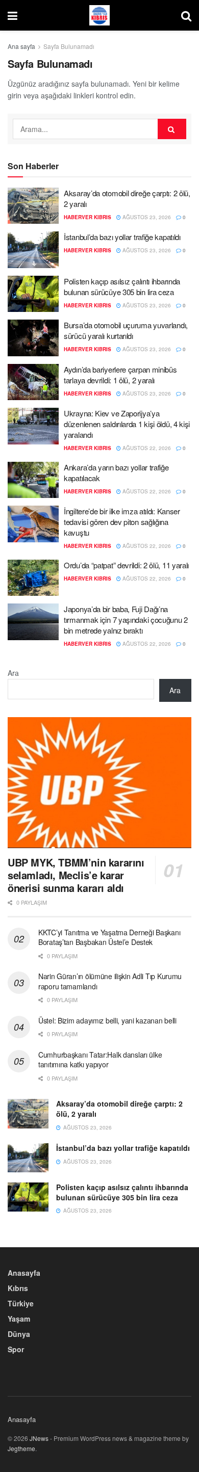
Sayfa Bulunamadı (68, 46)
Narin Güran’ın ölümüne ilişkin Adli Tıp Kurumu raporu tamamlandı (110, 981)
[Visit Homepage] (99, 15)
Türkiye (21, 1303)
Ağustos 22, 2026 (146, 448)
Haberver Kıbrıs (87, 217)
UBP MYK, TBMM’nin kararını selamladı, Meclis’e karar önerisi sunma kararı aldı (76, 875)
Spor (16, 1349)
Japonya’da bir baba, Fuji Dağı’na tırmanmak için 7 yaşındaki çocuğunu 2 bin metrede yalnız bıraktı (126, 619)
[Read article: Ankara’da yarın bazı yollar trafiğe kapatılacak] (33, 480)
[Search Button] (186, 15)
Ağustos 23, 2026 (146, 217)
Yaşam (19, 1318)
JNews (39, 1438)
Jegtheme (21, 1448)
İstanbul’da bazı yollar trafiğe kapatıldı (122, 236)
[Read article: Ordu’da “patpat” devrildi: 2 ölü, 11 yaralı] (33, 578)
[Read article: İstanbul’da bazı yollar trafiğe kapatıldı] (33, 249)
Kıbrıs (18, 1288)
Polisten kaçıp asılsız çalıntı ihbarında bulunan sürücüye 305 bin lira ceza (122, 286)
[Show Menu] (12, 15)
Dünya (19, 1334)
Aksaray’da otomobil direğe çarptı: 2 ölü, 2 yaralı (119, 1108)
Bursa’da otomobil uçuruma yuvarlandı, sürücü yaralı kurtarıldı (126, 330)
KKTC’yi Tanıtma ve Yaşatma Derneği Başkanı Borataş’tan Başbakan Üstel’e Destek (109, 937)
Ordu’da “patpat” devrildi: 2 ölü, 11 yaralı (126, 565)
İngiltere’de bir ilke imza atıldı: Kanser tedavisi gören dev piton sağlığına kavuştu (122, 522)
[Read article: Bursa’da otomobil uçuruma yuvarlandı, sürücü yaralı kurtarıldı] (33, 338)
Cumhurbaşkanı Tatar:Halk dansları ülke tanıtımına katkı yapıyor (100, 1059)
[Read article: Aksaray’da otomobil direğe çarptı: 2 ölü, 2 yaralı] (33, 206)
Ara (13, 673)
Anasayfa (24, 1273)
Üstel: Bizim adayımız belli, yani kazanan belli (107, 1020)
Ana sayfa (21, 46)
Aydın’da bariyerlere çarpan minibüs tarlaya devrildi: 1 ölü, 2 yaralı (120, 374)
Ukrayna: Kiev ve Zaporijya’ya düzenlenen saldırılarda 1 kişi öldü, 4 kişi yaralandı (127, 424)
